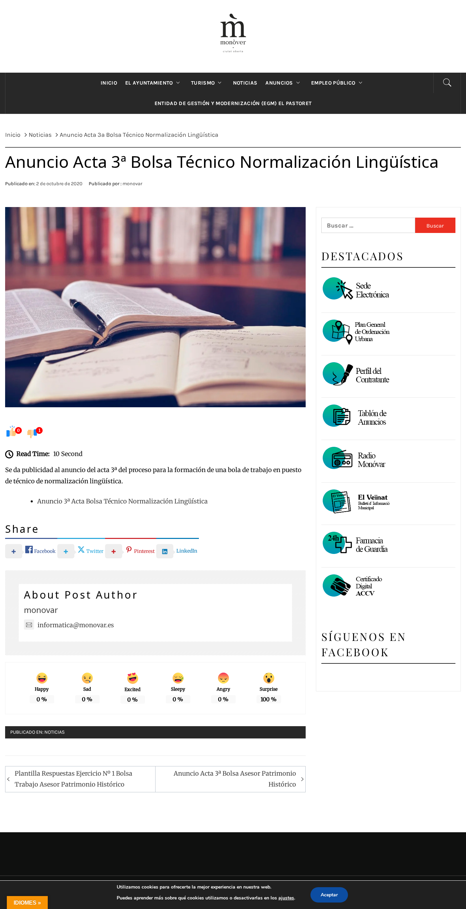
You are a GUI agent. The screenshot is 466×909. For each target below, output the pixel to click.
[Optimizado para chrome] (355, 459)
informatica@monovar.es (76, 625)
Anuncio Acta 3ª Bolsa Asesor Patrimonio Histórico (235, 778)
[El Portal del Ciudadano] (355, 290)
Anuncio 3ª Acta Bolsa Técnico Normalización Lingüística (122, 501)
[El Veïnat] (355, 502)
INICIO (109, 83)
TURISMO (203, 83)
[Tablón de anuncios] (355, 417)
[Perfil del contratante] (355, 375)
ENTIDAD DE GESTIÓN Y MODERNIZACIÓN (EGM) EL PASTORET (233, 103)
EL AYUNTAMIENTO (149, 83)
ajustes (286, 898)
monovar (132, 184)
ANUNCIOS (279, 83)
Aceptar (329, 895)
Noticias (54, 732)
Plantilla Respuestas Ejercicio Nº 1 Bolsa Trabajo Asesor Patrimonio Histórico (73, 778)
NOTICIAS (245, 83)
